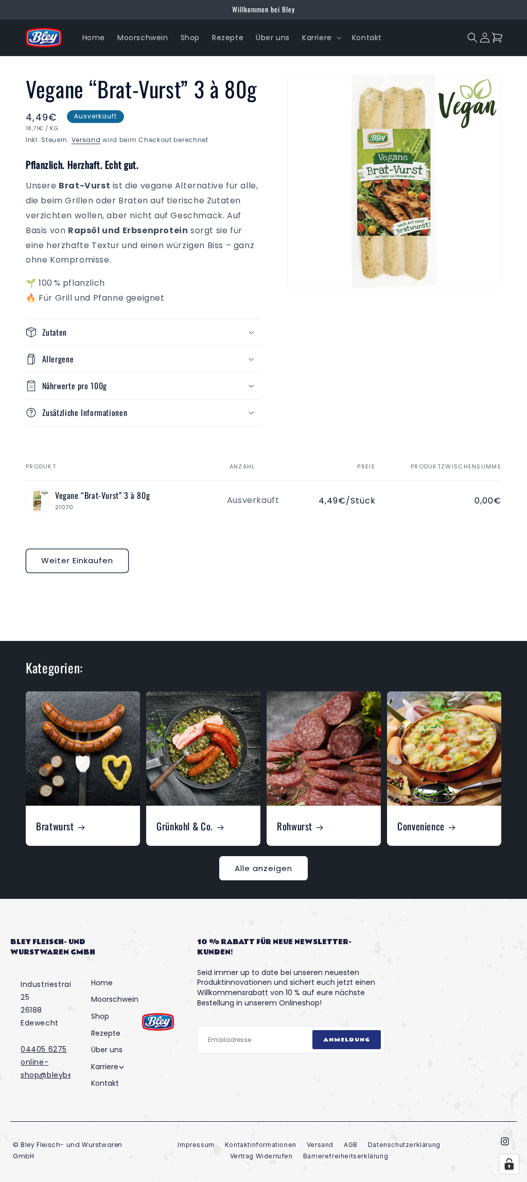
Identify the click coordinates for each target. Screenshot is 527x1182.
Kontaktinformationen (260, 1145)
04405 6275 (44, 1049)
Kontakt (105, 1083)
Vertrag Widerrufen (261, 1156)
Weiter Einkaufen (77, 560)
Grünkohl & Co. (184, 826)
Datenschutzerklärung (404, 1145)
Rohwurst (294, 826)
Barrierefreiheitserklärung (346, 1156)
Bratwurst (55, 826)
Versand (86, 139)
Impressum (196, 1145)
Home (102, 983)
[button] (321, 37)
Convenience (421, 826)
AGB (351, 1145)
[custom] (505, 1141)
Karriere (104, 1067)
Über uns (106, 1050)
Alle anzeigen (263, 868)
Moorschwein (114, 999)
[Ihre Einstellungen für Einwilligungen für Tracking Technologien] (509, 1164)
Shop (100, 1016)
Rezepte (105, 1033)
